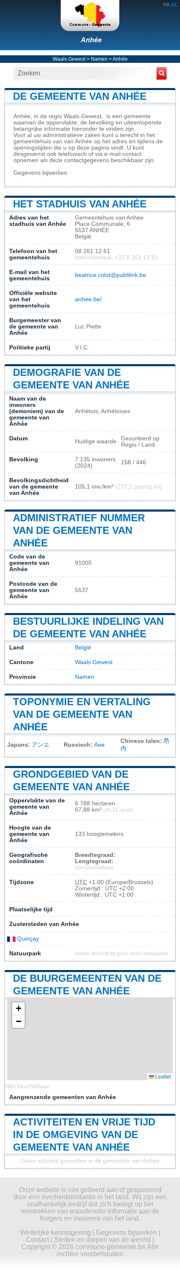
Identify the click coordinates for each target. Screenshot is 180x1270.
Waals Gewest (69, 59)
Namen (99, 59)
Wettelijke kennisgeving (55, 1232)
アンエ (40, 745)
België (83, 647)
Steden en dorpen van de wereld (102, 1239)
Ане (99, 745)
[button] (18, 1008)
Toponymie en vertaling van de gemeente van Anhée (82, 714)
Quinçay (27, 939)
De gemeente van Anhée (80, 96)
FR (166, 5)
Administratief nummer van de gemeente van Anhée (79, 530)
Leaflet (162, 1076)
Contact (37, 1239)
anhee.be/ (88, 299)
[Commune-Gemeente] (90, 15)
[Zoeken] (162, 73)
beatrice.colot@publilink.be (110, 275)
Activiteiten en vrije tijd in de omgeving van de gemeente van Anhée (84, 1134)
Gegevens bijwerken (40, 173)
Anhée (91, 40)
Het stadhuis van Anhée (80, 204)
